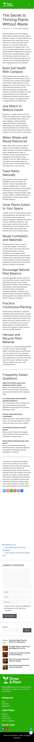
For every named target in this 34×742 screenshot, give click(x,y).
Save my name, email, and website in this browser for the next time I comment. (18, 608)
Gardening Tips (10, 544)
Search (5, 627)
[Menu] (29, 4)
